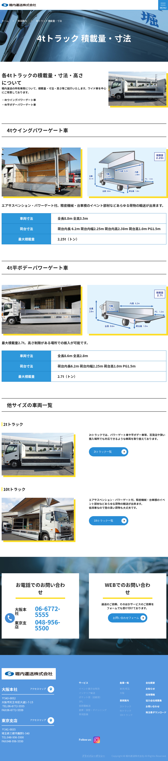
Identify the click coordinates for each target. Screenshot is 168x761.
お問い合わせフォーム (126, 617)
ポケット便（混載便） (90, 697)
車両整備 (83, 714)
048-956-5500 (47, 625)
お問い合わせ (152, 706)
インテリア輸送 (87, 693)
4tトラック (125, 710)
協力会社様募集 (154, 700)
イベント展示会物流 (89, 688)
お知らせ (150, 688)
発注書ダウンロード (156, 712)
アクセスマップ (38, 688)
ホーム (5, 20)
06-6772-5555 (47, 611)
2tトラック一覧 (103, 451)
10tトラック (126, 715)
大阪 (122, 693)
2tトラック (125, 706)
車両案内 (22, 20)
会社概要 (150, 682)
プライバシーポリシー (93, 755)
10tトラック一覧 (103, 520)
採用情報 (150, 694)
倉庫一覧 (124, 682)
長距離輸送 (84, 705)
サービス (83, 682)
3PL (81, 701)
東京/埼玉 (125, 688)
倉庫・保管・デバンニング (93, 710)
